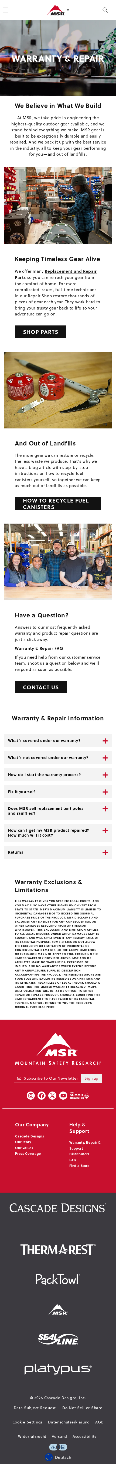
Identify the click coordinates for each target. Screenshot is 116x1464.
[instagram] (31, 1096)
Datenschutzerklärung (69, 1422)
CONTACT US (41, 687)
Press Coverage (28, 1153)
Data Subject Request (35, 1407)
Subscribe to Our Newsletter (51, 1078)
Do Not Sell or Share (82, 1407)
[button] (105, 10)
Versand (59, 1436)
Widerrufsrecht (32, 1436)
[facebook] (41, 1096)
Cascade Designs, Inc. (65, 1397)
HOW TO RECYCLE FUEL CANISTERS (56, 503)
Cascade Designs (29, 1136)
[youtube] (63, 1096)
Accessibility (85, 1436)
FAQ (72, 1159)
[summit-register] (79, 1096)
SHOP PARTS (40, 331)
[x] (52, 1096)
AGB (99, 1422)
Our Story (23, 1141)
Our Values (24, 1147)
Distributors (79, 1154)
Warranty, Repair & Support (84, 1145)
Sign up (91, 1078)
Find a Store (79, 1165)
